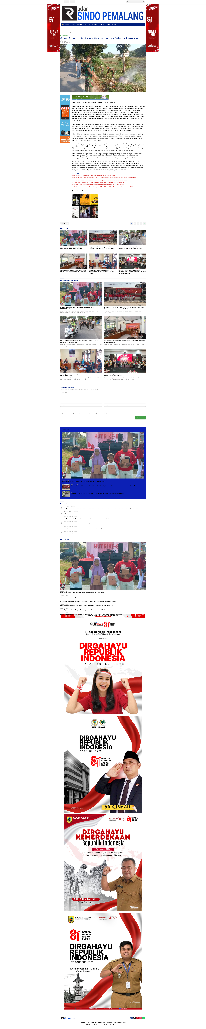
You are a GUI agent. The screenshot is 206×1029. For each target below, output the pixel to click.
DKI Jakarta (107, 28)
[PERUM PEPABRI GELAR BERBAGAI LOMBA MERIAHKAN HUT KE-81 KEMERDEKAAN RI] (73, 238)
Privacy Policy (101, 1022)
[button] (143, 1)
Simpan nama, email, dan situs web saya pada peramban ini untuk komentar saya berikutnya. (86, 414)
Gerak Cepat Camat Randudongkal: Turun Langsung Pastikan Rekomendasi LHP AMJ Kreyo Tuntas (98, 184)
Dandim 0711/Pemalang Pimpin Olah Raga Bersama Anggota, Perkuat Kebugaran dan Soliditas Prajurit (99, 180)
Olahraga (101, 24)
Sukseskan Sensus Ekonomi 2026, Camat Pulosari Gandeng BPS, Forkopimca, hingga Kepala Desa (98, 182)
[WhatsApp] (143, 1018)
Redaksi (83, 1022)
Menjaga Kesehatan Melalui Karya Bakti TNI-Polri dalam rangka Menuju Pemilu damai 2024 (88, 528)
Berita (73, 24)
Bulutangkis (99, 28)
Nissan (92, 28)
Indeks (72, 1)
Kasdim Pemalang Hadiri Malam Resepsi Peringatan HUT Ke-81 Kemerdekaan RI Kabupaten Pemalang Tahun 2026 (102, 187)
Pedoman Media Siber (120, 1022)
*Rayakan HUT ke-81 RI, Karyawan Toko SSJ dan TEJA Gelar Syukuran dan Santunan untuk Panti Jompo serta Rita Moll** (104, 177)
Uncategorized (64, 35)
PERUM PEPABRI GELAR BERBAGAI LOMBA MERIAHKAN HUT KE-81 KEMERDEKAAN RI (93, 175)
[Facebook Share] (131, 223)
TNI (89, 24)
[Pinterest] (137, 1018)
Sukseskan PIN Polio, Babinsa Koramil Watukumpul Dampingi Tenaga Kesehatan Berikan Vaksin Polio (91, 523)
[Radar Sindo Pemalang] (103, 13)
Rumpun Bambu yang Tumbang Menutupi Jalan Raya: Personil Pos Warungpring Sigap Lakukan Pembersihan (93, 518)
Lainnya (108, 24)
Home (66, 1)
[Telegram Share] (141, 223)
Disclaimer (109, 1022)
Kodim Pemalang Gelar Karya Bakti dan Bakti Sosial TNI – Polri (81, 533)
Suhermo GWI (67, 41)
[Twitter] (134, 1018)
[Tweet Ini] (135, 223)
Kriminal (79, 24)
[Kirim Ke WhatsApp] (144, 223)
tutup (59, 4)
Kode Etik (94, 1022)
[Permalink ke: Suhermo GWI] (61, 41)
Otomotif (94, 24)
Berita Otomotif (66, 28)
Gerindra (115, 28)
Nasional (68, 24)
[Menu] (62, 1)
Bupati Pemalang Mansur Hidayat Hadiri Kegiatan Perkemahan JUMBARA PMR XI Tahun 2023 (89, 513)
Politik (85, 24)
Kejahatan (86, 28)
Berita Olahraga (77, 28)
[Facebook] (131, 1018)
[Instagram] (140, 1018)
